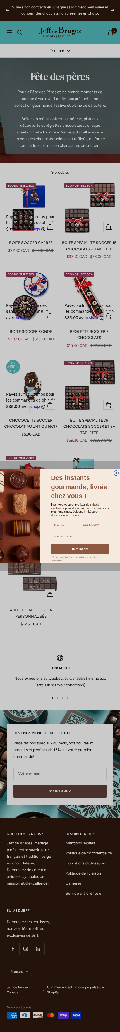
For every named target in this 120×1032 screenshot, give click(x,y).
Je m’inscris (80, 549)
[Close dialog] (116, 472)
